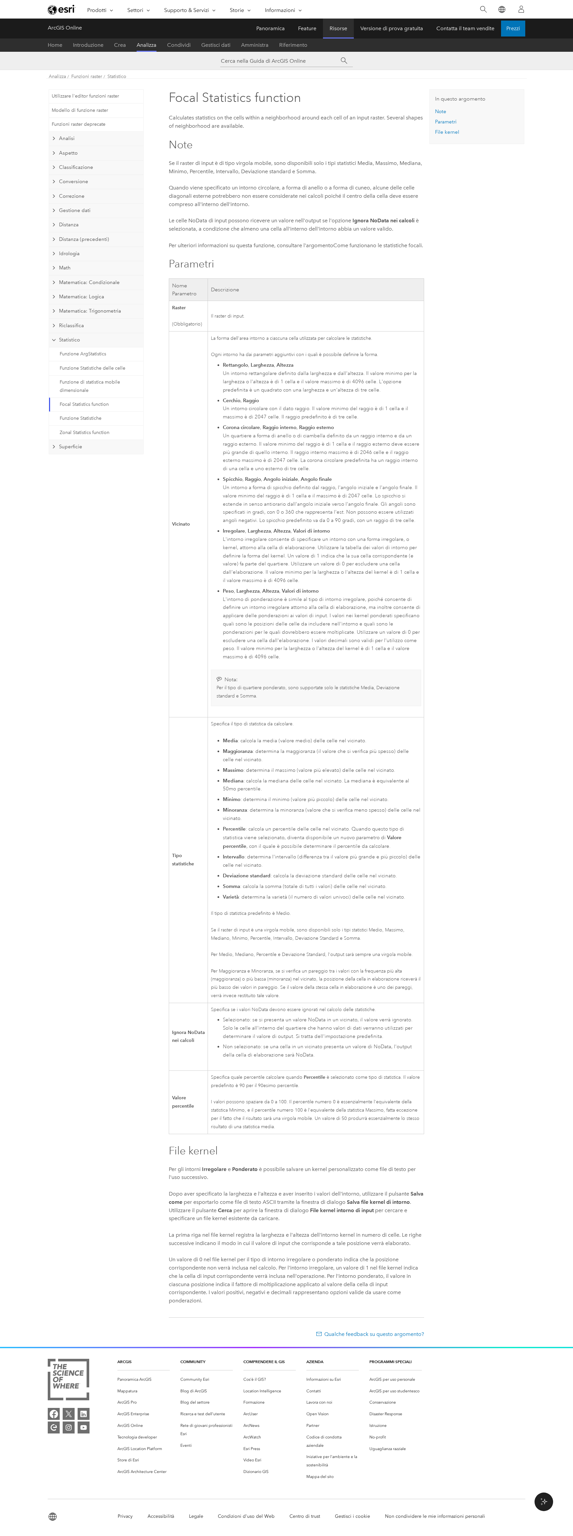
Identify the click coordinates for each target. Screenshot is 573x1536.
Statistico (116, 76)
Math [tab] (65, 268)
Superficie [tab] (70, 447)
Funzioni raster (86, 76)
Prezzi (513, 28)
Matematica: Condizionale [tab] (89, 282)
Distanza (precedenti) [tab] (84, 239)
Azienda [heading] (314, 1361)
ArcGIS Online (65, 28)
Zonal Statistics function (84, 432)
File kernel (447, 132)
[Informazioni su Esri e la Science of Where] (68, 1381)
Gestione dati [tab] (75, 210)
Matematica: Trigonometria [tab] (90, 311)
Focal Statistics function (84, 404)
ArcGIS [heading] (124, 1361)
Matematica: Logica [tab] (81, 297)
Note (440, 111)
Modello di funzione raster (80, 110)
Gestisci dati (215, 45)
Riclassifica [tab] (71, 326)
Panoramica (270, 28)
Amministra (255, 45)
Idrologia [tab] (69, 253)
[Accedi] (521, 9)
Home (55, 45)
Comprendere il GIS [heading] (264, 1361)
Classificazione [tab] (76, 167)
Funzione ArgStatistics (83, 354)
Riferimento (293, 45)
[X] (69, 1414)
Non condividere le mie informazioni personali (435, 1516)
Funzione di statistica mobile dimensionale (90, 386)
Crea (120, 45)
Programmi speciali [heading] (390, 1361)
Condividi (179, 45)
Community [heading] (192, 1361)
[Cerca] (483, 9)
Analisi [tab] (67, 138)
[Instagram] (69, 1427)
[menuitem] (143, 1379)
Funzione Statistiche (80, 418)
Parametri (446, 122)
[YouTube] (84, 1427)
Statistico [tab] (69, 340)
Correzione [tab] (72, 196)
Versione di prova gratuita (391, 28)
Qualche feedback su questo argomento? (374, 1334)
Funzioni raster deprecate (78, 124)
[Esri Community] (54, 1427)
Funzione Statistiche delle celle (92, 368)
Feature (307, 28)
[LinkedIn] (84, 1414)
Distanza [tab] (69, 225)
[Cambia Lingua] (501, 9)
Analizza (147, 45)
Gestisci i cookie (352, 1516)
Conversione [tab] (73, 181)
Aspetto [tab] (68, 153)
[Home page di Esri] (62, 9)
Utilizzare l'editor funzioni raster (85, 96)
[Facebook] (54, 1414)
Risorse (338, 28)
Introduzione (88, 45)
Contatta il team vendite (465, 28)
